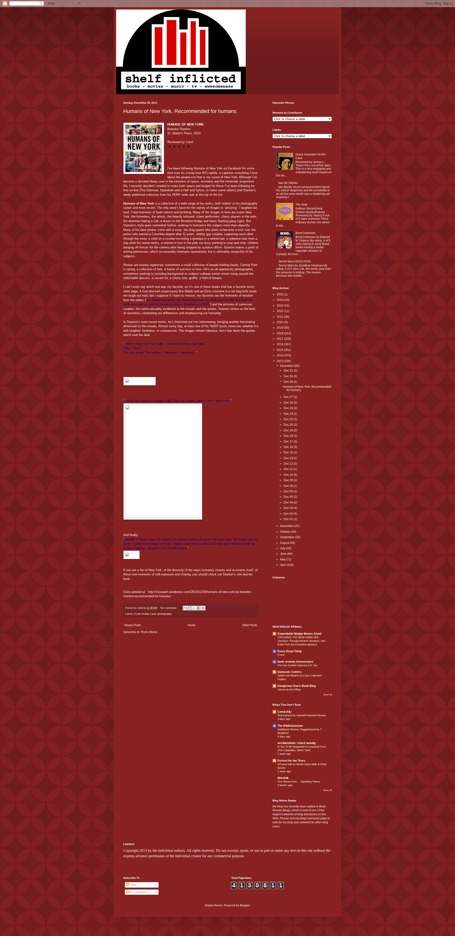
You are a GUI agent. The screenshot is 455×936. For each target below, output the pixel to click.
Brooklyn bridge (191, 221)
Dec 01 (289, 519)
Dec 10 (289, 474)
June (283, 553)
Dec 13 (289, 458)
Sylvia (200, 190)
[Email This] (185, 608)
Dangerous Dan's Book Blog (297, 686)
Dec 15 (289, 452)
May (283, 559)
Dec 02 (289, 513)
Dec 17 (289, 441)
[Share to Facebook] (198, 608)
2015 (280, 350)
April (283, 565)
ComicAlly (284, 711)
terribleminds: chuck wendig (297, 743)
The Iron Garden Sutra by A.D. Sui (297, 665)
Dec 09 (289, 480)
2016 (280, 344)
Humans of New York (208, 168)
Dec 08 (289, 486)
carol (153, 613)
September (287, 537)
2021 (280, 316)
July (283, 548)
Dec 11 (288, 469)
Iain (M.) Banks (288, 183)
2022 (280, 311)
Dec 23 (289, 413)
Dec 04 (289, 502)
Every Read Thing (289, 651)
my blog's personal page (311, 818)
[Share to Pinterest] (203, 608)
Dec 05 (289, 496)
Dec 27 (289, 397)
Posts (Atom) (149, 632)
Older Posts (249, 625)
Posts (132, 884)
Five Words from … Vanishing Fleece (299, 781)
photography (164, 613)
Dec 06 (289, 491)
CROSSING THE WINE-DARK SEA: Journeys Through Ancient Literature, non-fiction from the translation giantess (302, 641)
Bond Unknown (305, 233)
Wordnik (283, 778)
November (287, 526)
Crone (281, 654)
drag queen (196, 230)
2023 (280, 305)
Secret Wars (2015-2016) (294, 261)
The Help (301, 204)
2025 (280, 294)
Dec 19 (289, 430)
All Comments (138, 892)
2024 (280, 300)
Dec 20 (289, 424)
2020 (280, 322)
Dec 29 (289, 381)
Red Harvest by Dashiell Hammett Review (302, 715)
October (285, 531)
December (287, 366)
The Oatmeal (149, 190)
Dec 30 (289, 376)
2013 (280, 361)
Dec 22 (289, 419)
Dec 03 (289, 508)
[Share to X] (194, 608)
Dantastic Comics (290, 672)
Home (192, 625)
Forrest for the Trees (291, 760)
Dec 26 (289, 402)
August (285, 543)
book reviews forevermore (295, 661)
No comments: (169, 607)
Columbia (158, 234)
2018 (280, 333)
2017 (280, 338)
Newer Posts (132, 625)
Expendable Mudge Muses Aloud (299, 633)
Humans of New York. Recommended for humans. (180, 111)
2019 (280, 327)
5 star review (141, 613)
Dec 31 (289, 370)
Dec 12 (289, 463)
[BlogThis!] (189, 608)
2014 (280, 355)
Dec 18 (289, 436)
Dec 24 (289, 408)
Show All (327, 695)
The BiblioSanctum (290, 725)
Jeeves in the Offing (289, 689)
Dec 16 (289, 447)
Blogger (245, 905)
